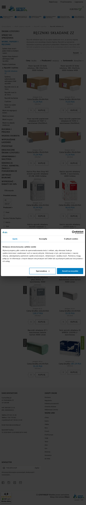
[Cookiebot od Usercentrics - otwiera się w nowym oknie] (73, 232)
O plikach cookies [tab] (71, 239)
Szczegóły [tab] (43, 239)
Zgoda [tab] (14, 239)
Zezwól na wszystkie (70, 271)
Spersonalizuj (41, 271)
